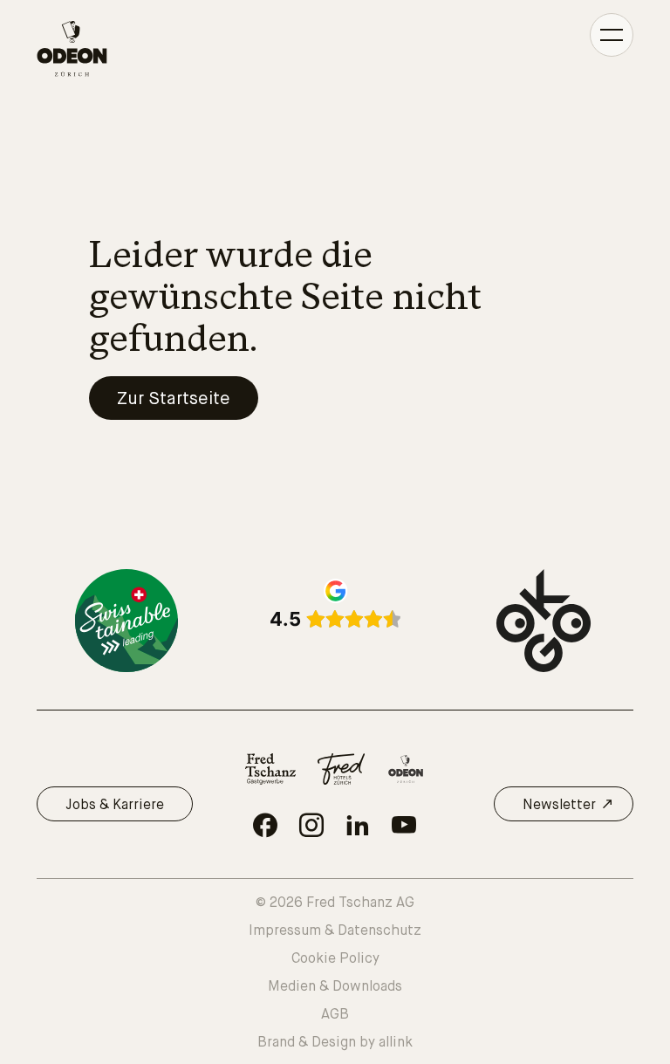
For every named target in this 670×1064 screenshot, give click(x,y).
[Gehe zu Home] (72, 49)
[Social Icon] (265, 825)
